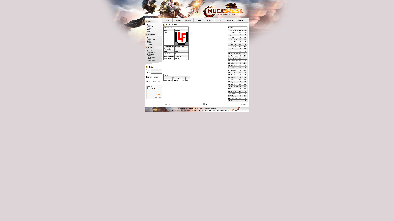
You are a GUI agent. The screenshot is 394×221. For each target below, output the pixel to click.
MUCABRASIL (193, 108)
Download (149, 26)
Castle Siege (150, 52)
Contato (149, 38)
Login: (148, 70)
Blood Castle (150, 51)
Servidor (149, 42)
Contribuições (150, 39)
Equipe (148, 41)
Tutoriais (149, 44)
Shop (148, 31)
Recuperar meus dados (153, 81)
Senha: (148, 72)
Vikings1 (177, 58)
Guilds (148, 55)
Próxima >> (244, 104)
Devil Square (150, 54)
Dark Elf (240, 20)
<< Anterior (166, 104)
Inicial (148, 29)
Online (148, 58)
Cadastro (149, 25)
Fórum (148, 28)
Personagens (150, 60)
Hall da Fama (150, 57)
